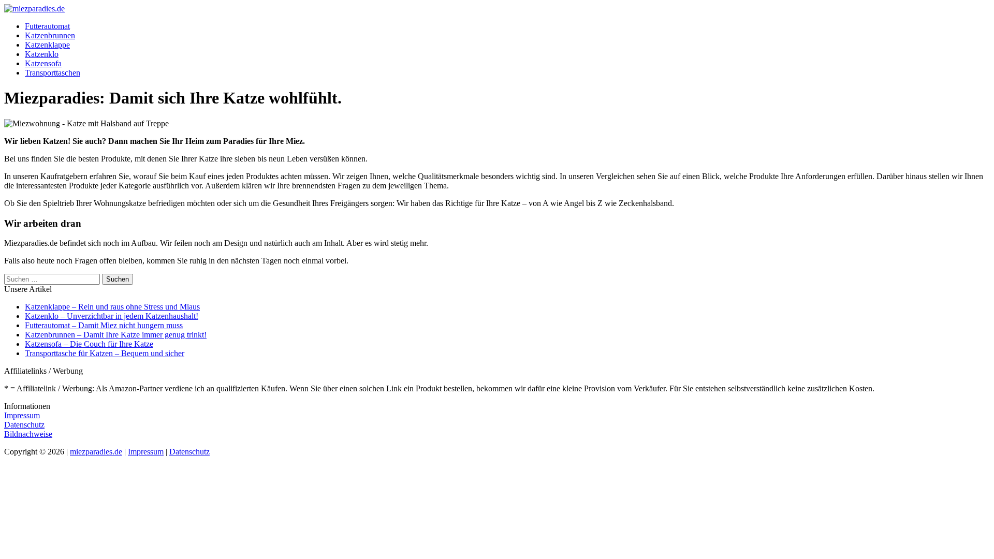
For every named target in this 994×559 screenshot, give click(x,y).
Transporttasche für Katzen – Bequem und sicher (104, 353)
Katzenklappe (47, 44)
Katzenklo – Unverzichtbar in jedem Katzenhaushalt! (111, 316)
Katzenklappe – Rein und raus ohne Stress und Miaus (112, 306)
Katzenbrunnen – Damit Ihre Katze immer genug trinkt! (116, 334)
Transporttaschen (52, 72)
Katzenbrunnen (50, 35)
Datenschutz (24, 424)
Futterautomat (47, 26)
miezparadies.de (96, 451)
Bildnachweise (28, 434)
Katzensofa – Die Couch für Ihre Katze (89, 344)
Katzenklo (42, 54)
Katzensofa (43, 63)
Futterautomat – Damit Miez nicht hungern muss (104, 325)
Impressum (22, 415)
